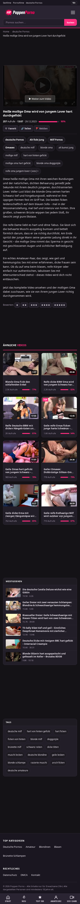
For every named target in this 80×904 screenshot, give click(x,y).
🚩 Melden (42, 128)
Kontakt (35, 875)
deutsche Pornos (34, 2)
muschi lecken (15, 754)
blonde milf (36, 739)
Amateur (30, 846)
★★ (24, 305)
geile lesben (58, 754)
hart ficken (60, 731)
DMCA (24, 875)
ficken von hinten (16, 739)
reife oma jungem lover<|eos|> (22, 171)
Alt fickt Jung (37, 139)
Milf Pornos (56, 139)
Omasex (10, 147)
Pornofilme (18, 2)
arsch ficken (58, 762)
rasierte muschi (39, 762)
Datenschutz (10, 875)
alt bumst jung (66, 147)
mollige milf (11, 155)
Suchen (70, 22)
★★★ (34, 305)
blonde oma (46, 147)
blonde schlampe (16, 762)
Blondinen (44, 846)
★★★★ (45, 305)
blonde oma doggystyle (48, 163)
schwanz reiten (34, 747)
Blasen (57, 846)
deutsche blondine (37, 754)
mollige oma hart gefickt (18, 163)
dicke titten (53, 747)
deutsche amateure (18, 770)
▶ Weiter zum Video (40, 98)
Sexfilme (7, 2)
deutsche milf (27, 147)
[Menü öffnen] (73, 12)
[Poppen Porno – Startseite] (19, 12)
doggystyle (52, 739)
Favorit (10, 128)
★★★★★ (59, 305)
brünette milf (14, 747)
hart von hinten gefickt (35, 155)
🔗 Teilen (26, 128)
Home (6, 31)
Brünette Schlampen (14, 855)
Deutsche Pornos (12, 846)
